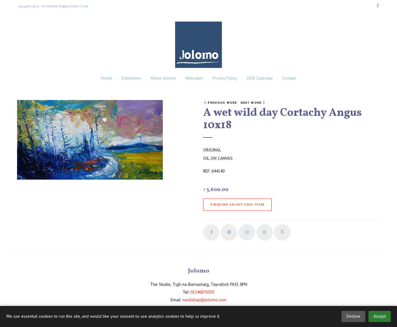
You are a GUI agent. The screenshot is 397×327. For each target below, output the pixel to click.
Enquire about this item (237, 204)
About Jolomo (163, 78)
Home (106, 78)
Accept (379, 316)
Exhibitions (131, 78)
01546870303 (28, 6)
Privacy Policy (224, 78)
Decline (353, 316)
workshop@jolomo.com (65, 6)
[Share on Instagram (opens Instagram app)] (247, 232)
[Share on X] (282, 232)
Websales (194, 78)
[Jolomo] (198, 44)
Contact (289, 78)
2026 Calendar (259, 78)
